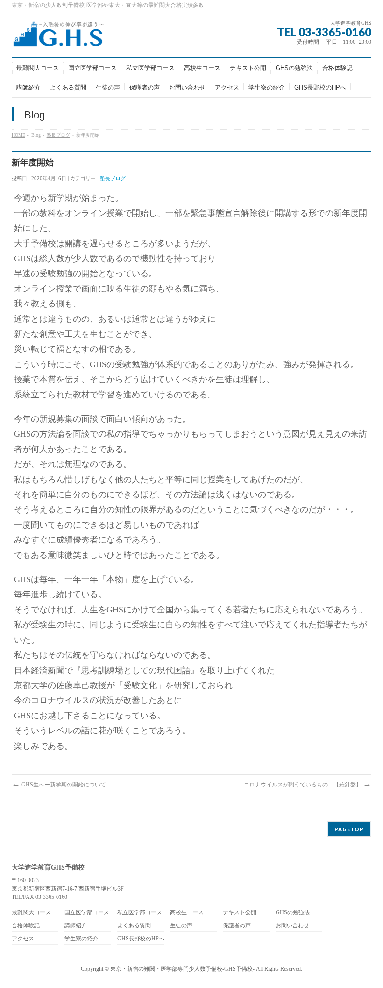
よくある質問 (134, 926)
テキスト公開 (239, 913)
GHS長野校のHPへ (140, 939)
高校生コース (187, 913)
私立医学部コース (139, 913)
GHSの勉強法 (293, 913)
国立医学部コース (86, 913)
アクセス (23, 939)
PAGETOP (349, 829)
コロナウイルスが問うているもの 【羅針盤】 (307, 784)
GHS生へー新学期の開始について (59, 784)
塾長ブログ (58, 135)
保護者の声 (237, 926)
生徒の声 (181, 926)
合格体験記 (26, 926)
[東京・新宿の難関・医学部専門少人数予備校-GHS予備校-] (58, 37)
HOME (18, 135)
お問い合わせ (292, 926)
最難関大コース (31, 913)
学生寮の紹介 (81, 939)
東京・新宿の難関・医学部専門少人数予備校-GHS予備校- (182, 969)
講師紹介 (75, 926)
